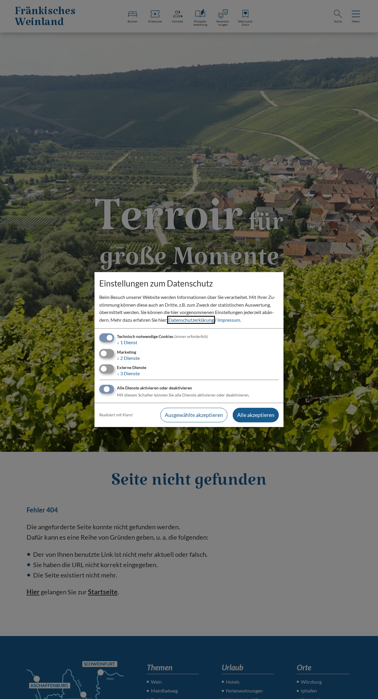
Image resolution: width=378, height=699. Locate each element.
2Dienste (128, 358)
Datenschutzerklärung (191, 320)
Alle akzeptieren (255, 415)
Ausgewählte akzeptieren (194, 415)
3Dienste (128, 373)
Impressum (228, 320)
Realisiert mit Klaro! (116, 414)
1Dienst (127, 342)
